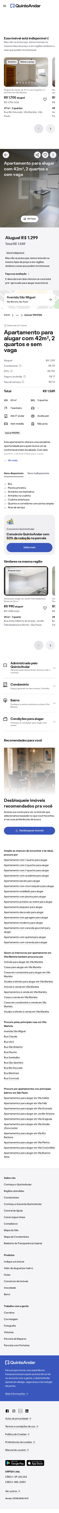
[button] (29, 668)
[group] (26, 88)
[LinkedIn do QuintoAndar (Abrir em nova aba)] (27, 1411)
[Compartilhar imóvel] (37, 155)
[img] (26, 72)
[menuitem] (9, 315)
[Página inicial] (25, 6)
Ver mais (13, 460)
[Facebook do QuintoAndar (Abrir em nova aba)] (7, 1411)
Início (7, 315)
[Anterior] (38, 128)
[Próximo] (50, 128)
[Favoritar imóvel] (45, 155)
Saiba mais (29, 547)
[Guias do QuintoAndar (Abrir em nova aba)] (20, 1411)
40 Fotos (31, 219)
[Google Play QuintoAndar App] (15, 1463)
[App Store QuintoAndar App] (35, 1463)
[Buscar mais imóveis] (6, 155)
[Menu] (4, 6)
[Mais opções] (53, 155)
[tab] (14, 473)
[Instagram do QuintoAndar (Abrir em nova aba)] (14, 1411)
